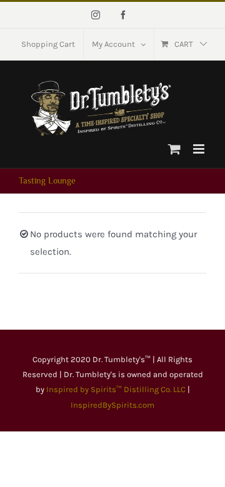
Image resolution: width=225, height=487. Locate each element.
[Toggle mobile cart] (174, 148)
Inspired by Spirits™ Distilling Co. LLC (117, 389)
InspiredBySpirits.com (112, 405)
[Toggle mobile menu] (199, 148)
